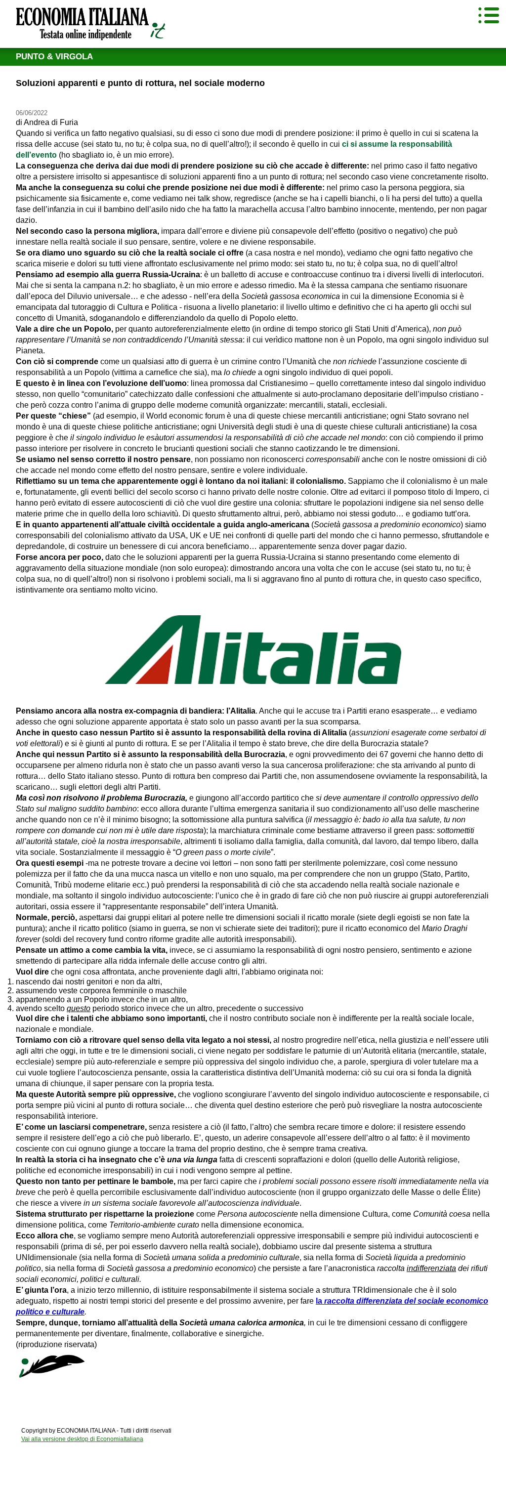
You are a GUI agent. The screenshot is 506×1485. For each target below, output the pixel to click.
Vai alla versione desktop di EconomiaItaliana (82, 1439)
